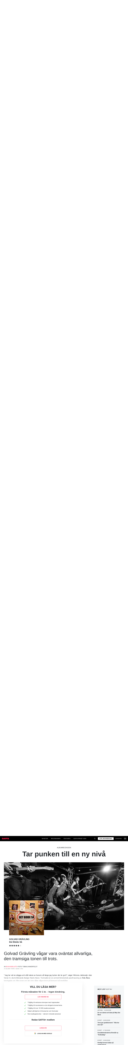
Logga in (118, 838)
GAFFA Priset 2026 (79, 838)
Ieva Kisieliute (11, 966)
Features (67, 838)
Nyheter (45, 838)
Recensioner (56, 838)
